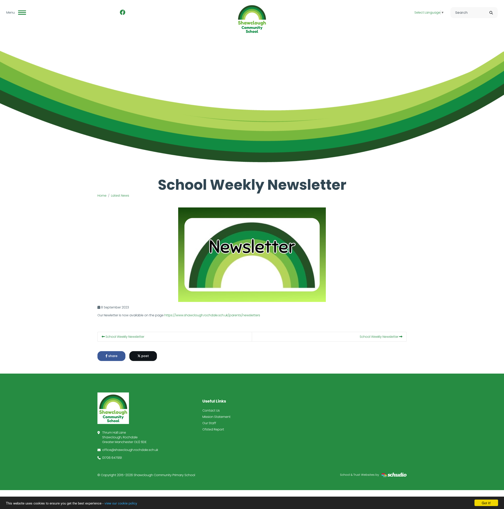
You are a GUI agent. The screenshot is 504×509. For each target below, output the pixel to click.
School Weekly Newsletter (124, 336)
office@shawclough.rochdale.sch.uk (130, 450)
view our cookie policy (121, 503)
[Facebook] (122, 12)
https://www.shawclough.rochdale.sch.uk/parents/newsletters (212, 315)
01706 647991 (112, 457)
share (112, 356)
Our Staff (209, 423)
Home (102, 195)
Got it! (486, 502)
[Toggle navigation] (22, 12)
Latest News (120, 195)
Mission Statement (216, 417)
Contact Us (211, 410)
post (145, 356)
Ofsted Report (213, 429)
